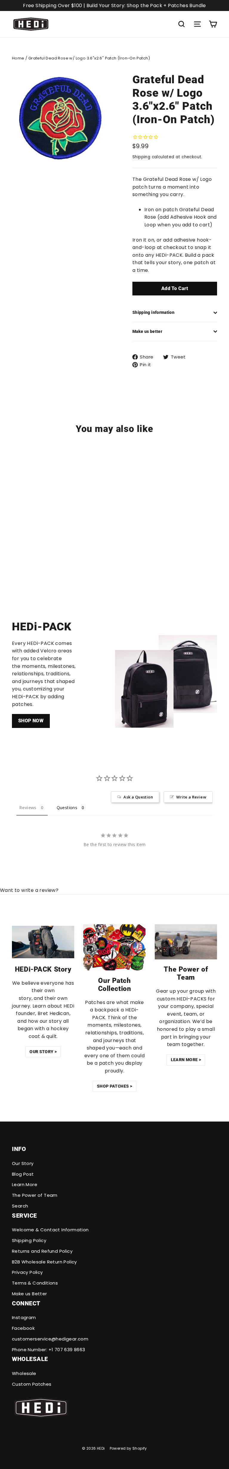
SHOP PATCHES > (114, 1086)
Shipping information (153, 312)
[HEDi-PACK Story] (43, 941)
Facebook (23, 1328)
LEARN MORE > (186, 1059)
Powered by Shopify (128, 1448)
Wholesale (24, 1373)
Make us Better (29, 1294)
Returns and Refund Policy (42, 1251)
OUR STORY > (43, 1051)
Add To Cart (174, 288)
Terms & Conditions (35, 1283)
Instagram (24, 1317)
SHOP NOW (31, 720)
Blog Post (23, 1174)
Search (20, 1206)
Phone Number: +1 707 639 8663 (48, 1349)
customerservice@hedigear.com (50, 1339)
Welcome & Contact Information (50, 1230)
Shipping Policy (29, 1240)
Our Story (23, 1163)
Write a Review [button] (191, 797)
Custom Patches (32, 1384)
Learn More (24, 1184)
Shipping (141, 157)
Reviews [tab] (27, 807)
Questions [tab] (67, 807)
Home (18, 58)
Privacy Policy (27, 1272)
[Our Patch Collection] (114, 947)
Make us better (147, 331)
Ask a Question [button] (138, 797)
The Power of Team (35, 1195)
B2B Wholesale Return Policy (44, 1262)
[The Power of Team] (186, 941)
